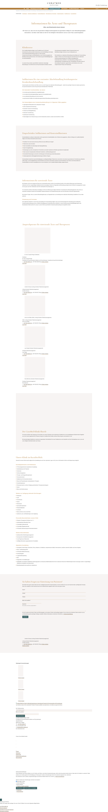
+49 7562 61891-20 (27, 292)
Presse (17, 751)
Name (23, 589)
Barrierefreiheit (19, 757)
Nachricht (24, 604)
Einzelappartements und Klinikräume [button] (26, 464)
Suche (106, 8)
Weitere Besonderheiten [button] (22, 532)
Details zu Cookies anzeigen (23, 786)
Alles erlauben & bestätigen (30, 788)
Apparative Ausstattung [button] (22, 545)
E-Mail (23, 593)
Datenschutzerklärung (59, 776)
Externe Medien (20, 784)
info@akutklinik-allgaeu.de (22, 727)
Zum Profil (24, 263)
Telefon (23, 596)
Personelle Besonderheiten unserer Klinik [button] (27, 518)
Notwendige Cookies (21, 781)
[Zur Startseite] (54, 4)
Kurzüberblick (73, 13)
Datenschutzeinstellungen (21, 756)
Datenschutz (18, 754)
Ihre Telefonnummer (20, 708)
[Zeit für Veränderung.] (101, 4)
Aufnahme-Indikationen (32, 13)
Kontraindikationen (41, 13)
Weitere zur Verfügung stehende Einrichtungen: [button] (28, 493)
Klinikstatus (24, 13)
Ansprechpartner (60, 13)
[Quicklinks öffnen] (1, 800)
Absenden (25, 616)
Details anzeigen (25, 645)
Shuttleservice (67, 13)
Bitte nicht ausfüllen (26, 600)
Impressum (18, 752)
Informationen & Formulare (51, 13)
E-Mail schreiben (45, 261)
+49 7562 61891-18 (27, 261)
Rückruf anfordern (20, 715)
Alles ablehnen (20, 788)
